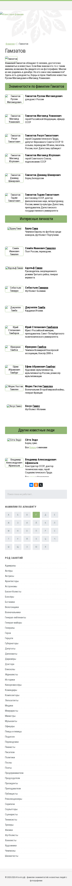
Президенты (11, 783)
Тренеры (9, 824)
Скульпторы (11, 809)
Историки (10, 679)
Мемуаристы (11, 710)
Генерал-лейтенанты (15, 617)
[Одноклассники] (36, 485)
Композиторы (12, 695)
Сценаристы (11, 814)
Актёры (9, 570)
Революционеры (13, 798)
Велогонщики (12, 607)
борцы (32, 447)
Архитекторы (12, 581)
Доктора (9, 664)
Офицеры (10, 726)
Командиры (11, 690)
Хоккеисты (10, 840)
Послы (8, 762)
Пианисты (10, 747)
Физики (9, 829)
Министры (10, 715)
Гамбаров (52, 327)
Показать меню (64, 5)
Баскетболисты (13, 591)
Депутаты (10, 648)
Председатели (12, 778)
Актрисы (9, 576)
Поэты (8, 767)
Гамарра (43, 287)
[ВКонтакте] (31, 485)
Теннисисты (11, 819)
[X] (41, 485)
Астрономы (11, 586)
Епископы (10, 669)
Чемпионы (10, 850)
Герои (8, 633)
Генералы (10, 627)
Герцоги (9, 638)
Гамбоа (42, 346)
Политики (10, 757)
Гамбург (51, 366)
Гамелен (48, 386)
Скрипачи (10, 804)
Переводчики (12, 741)
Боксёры (9, 596)
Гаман (38, 268)
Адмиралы (10, 565)
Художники (11, 845)
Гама (35, 228)
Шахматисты (11, 855)
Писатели (10, 752)
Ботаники (10, 601)
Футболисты (11, 835)
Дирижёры (10, 658)
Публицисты (11, 793)
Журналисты (11, 674)
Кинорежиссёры (13, 684)
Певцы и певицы (13, 731)
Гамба (41, 307)
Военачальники (13, 612)
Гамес (36, 406)
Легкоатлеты (11, 700)
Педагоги (10, 736)
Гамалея (51, 248)
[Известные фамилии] (12, 14)
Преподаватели (13, 788)
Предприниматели (14, 772)
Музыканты (11, 721)
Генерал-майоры (13, 622)
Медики (9, 705)
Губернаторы (11, 643)
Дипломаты (11, 653)
